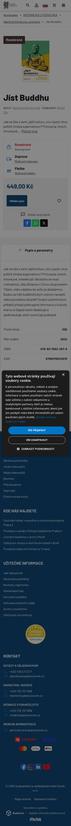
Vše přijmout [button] (37, 430)
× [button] (63, 374)
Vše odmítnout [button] (37, 440)
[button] (35, 449)
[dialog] (35, 413)
